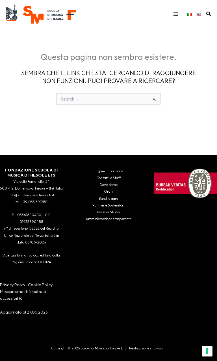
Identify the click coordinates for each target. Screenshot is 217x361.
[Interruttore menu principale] (176, 14)
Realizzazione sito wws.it (147, 348)
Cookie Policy (40, 284)
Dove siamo (108, 184)
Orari (108, 191)
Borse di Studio (108, 212)
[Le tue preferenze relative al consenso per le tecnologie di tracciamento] (207, 351)
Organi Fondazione (108, 171)
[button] (208, 14)
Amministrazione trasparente (108, 218)
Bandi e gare (108, 198)
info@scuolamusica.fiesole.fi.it (31, 195)
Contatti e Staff (108, 177)
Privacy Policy (12, 284)
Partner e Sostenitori (108, 205)
